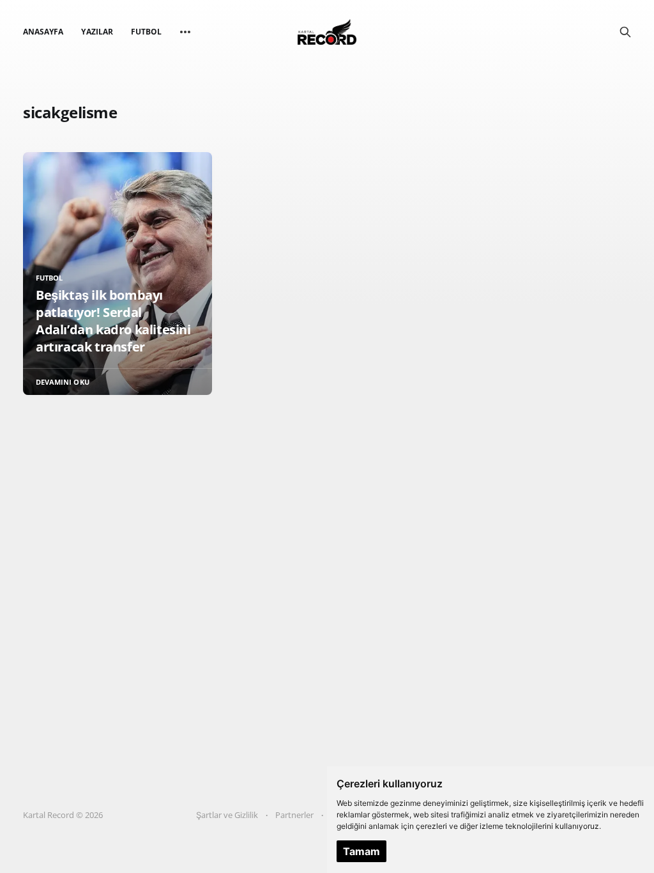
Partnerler (294, 815)
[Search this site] (625, 32)
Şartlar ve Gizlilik (227, 815)
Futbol (146, 31)
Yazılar (96, 31)
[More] (185, 32)
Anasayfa (43, 31)
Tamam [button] (361, 851)
